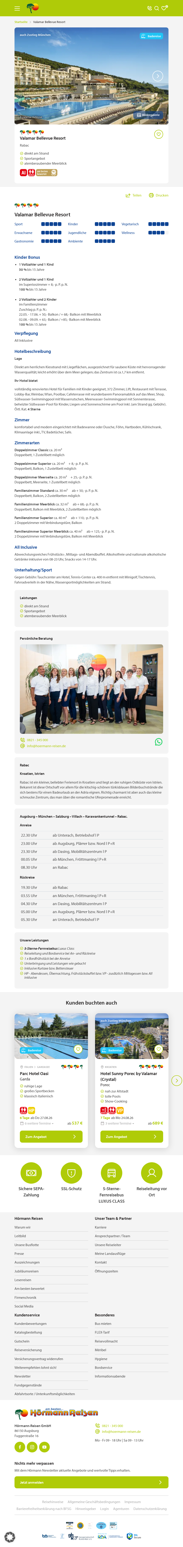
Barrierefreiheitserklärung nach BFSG (44, 1508)
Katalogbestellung (28, 1332)
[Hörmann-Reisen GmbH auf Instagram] (32, 1447)
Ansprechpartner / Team (112, 1236)
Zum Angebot (36, 1136)
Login (104, 1508)
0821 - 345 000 (37, 740)
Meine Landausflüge (110, 1253)
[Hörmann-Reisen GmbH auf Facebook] (20, 1447)
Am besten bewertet (29, 1288)
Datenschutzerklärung (150, 1508)
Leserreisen (23, 1280)
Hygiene (101, 1359)
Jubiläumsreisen (27, 1271)
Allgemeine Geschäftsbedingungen (94, 1501)
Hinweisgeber (85, 1508)
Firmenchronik (25, 1297)
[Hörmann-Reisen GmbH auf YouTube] (44, 1447)
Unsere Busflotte (27, 1245)
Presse (19, 1253)
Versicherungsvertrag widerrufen (39, 1359)
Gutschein (22, 1341)
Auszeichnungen (27, 1262)
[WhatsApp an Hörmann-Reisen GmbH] (158, 741)
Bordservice (103, 1367)
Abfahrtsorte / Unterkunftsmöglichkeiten (45, 1394)
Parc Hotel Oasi (34, 1073)
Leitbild (20, 1236)
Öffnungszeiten (106, 1271)
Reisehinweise (52, 1501)
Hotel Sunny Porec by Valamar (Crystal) (128, 1076)
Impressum (133, 1501)
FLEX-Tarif (102, 1332)
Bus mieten (103, 1323)
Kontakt (101, 1262)
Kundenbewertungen (31, 1323)
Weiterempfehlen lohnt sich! (35, 1367)
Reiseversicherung (28, 1350)
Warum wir (23, 1227)
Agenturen (121, 1508)
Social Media (24, 1306)
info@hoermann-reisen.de (46, 746)
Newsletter (23, 1376)
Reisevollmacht (106, 1341)
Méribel (100, 1350)
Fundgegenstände (28, 1385)
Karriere (100, 1227)
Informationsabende (110, 1376)
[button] (10, 1537)
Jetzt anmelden (32, 1482)
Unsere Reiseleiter (108, 1245)
